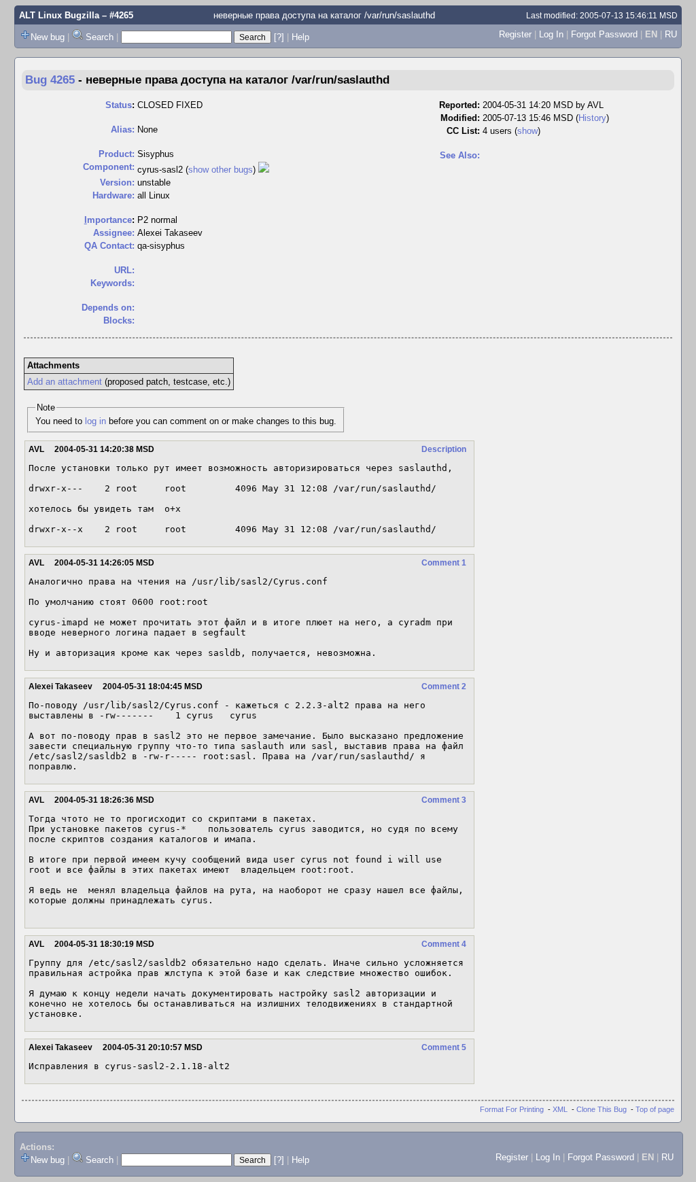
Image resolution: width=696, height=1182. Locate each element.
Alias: (123, 129)
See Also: (460, 155)
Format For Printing (512, 1109)
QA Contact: (109, 246)
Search (100, 37)
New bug (48, 37)
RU (671, 34)
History (592, 118)
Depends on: (108, 307)
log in (95, 421)
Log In (551, 34)
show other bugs (220, 169)
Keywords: (112, 283)
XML (560, 1109)
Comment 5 (443, 1047)
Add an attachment (64, 382)
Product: (117, 154)
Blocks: (119, 320)
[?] (279, 37)
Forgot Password (604, 34)
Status (118, 105)
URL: (124, 270)
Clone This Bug (601, 1109)
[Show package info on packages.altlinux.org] (263, 169)
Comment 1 (443, 563)
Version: (117, 182)
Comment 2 (443, 686)
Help (300, 37)
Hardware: (113, 195)
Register (515, 34)
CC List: (463, 131)
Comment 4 (443, 944)
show (527, 131)
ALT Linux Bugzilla (59, 15)
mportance (108, 220)
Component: (109, 167)
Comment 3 (443, 800)
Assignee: (114, 233)
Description (443, 449)
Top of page (655, 1109)
